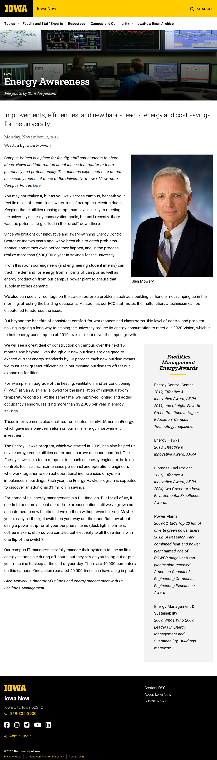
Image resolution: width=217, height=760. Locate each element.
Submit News (155, 701)
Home (8, 73)
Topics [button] (9, 24)
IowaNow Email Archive (155, 24)
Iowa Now (46, 8)
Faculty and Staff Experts (43, 24)
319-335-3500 (22, 713)
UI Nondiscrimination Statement (45, 756)
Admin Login (20, 736)
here (37, 185)
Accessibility (76, 756)
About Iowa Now (158, 694)
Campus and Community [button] (110, 24)
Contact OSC (155, 688)
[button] (201, 8)
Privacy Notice (12, 756)
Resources (77, 24)
